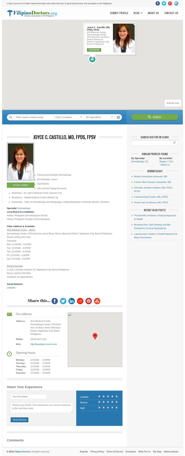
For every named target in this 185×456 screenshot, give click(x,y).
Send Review (19, 419)
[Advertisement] (55, 150)
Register (84, 451)
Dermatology (24, 208)
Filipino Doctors (22, 451)
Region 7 (164, 161)
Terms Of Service (115, 451)
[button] (92, 59)
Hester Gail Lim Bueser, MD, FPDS (151, 202)
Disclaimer (131, 451)
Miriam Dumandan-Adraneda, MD (150, 176)
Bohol (164, 165)
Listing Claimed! (20, 185)
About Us (153, 13)
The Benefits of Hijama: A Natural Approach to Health (155, 217)
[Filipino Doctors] (32, 13)
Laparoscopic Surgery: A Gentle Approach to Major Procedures (155, 236)
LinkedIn (11, 287)
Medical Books (171, 451)
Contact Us (171, 13)
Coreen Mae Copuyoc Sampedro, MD (152, 182)
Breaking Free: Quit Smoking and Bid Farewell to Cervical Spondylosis (152, 226)
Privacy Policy (97, 451)
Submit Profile (119, 13)
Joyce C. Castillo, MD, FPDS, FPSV (64, 136)
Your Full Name (20, 396)
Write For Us (144, 451)
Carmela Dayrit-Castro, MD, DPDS (151, 197)
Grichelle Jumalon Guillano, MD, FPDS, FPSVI (153, 189)
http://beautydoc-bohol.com (43, 344)
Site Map (157, 451)
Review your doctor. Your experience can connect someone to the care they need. (41, 407)
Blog (137, 13)
